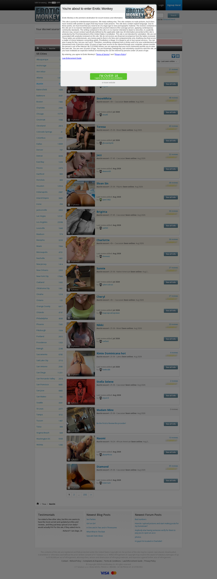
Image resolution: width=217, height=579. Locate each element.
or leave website (108, 83)
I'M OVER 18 (108, 76)
